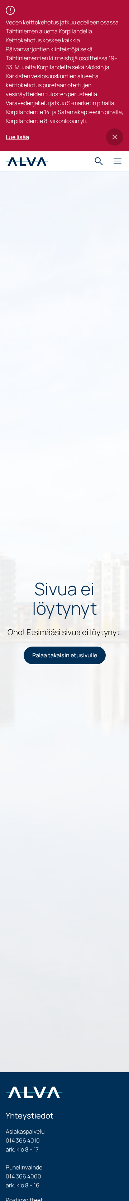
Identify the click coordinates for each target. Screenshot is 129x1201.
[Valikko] (117, 161)
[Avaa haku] (99, 161)
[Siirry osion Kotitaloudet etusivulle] (27, 161)
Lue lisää (17, 137)
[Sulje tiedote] (114, 137)
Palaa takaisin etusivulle (64, 655)
